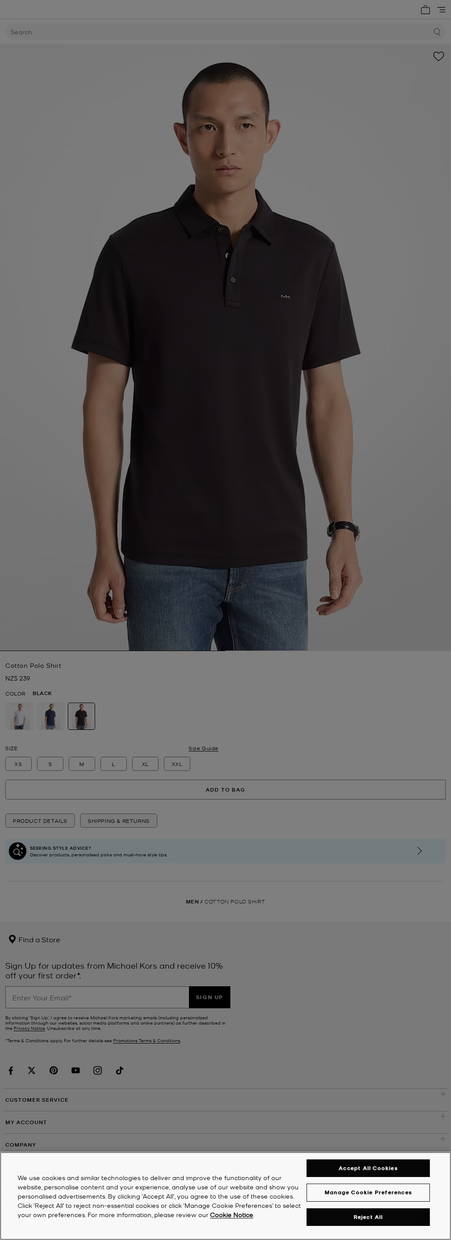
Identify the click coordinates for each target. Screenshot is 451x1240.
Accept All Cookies (368, 1168)
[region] (225, 1196)
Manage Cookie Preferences (368, 1192)
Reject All (368, 1217)
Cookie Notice (231, 1214)
